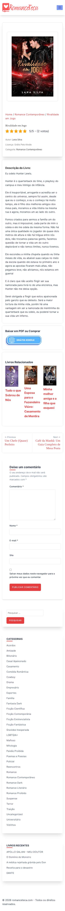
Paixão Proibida (15, 751)
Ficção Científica (15, 708)
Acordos (10, 645)
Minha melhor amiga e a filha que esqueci (50, 398)
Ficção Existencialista (18, 719)
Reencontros (13, 766)
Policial (10, 761)
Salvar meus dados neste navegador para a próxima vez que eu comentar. (32, 575)
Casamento (12, 666)
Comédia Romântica (17, 671)
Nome (14, 525)
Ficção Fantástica (16, 724)
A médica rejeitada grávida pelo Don (26, 862)
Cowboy (10, 677)
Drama (10, 682)
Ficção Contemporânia (18, 714)
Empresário (12, 687)
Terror (9, 803)
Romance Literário (16, 787)
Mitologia (11, 745)
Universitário (13, 819)
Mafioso (10, 740)
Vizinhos (11, 824)
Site (11, 555)
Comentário (17, 486)
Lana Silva (17, 139)
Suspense (11, 798)
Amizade (11, 650)
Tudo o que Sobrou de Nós (13, 395)
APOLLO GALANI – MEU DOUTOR (24, 851)
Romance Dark (14, 782)
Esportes (11, 692)
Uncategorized (14, 814)
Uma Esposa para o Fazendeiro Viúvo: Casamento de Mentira (32, 402)
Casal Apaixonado (16, 661)
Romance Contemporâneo (30, 114)
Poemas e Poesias (16, 756)
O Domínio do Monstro (18, 857)
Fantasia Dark (14, 703)
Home (8, 114)
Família (10, 698)
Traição (10, 809)
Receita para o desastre (19, 867)
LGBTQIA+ (12, 735)
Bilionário (11, 655)
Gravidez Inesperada (17, 729)
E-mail (14, 540)
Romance (11, 772)
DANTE (10, 873)
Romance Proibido (16, 793)
